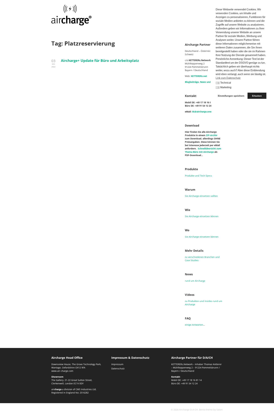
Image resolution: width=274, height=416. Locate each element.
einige (188, 324)
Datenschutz (118, 368)
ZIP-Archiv (211, 135)
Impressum (117, 364)
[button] (218, 83)
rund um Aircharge (195, 280)
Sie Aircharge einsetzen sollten (201, 195)
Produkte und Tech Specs (198, 175)
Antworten (197, 324)
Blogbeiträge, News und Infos (201, 81)
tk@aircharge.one (201, 111)
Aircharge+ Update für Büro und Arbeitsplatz (100, 60)
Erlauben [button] (257, 96)
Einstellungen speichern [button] (231, 96)
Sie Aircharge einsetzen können (202, 216)
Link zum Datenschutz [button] (228, 78)
